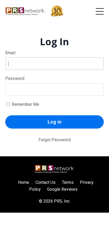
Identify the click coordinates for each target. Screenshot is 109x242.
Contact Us (45, 182)
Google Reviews (62, 189)
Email (10, 52)
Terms (68, 182)
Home (23, 182)
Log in (55, 122)
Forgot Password (54, 139)
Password (14, 78)
